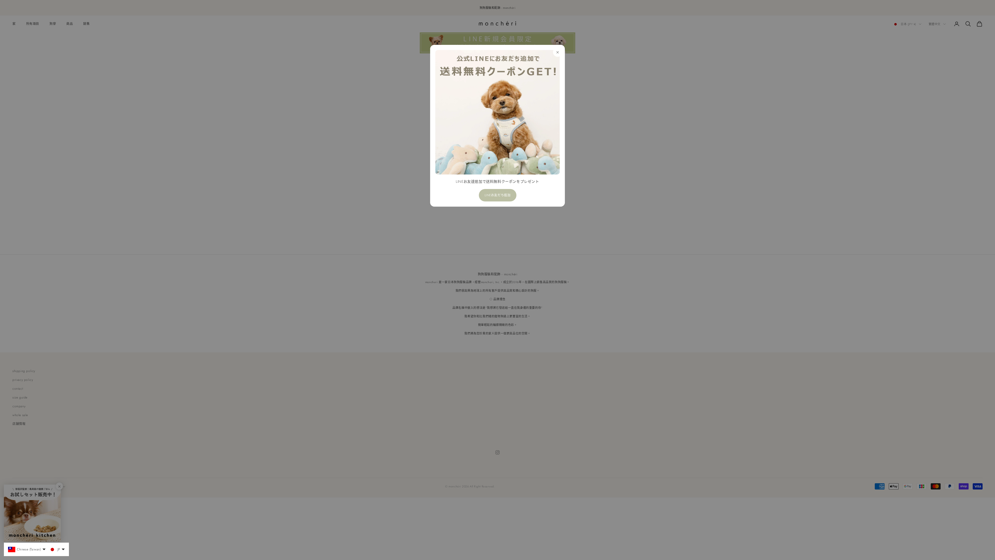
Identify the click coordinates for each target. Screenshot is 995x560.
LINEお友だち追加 (498, 195)
